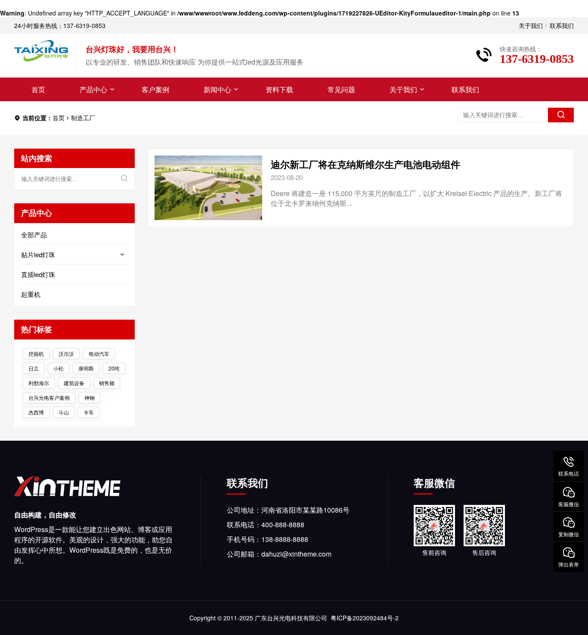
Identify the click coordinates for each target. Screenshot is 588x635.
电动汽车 (99, 353)
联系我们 (562, 25)
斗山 (64, 412)
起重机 (30, 294)
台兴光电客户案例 (49, 397)
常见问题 (341, 89)
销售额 (107, 382)
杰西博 (36, 412)
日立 (33, 368)
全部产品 (34, 234)
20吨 (114, 368)
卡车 (89, 412)
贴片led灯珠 (38, 254)
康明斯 (86, 368)
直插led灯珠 (38, 274)
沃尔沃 (66, 353)
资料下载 (279, 89)
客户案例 (155, 89)
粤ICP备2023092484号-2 (365, 617)
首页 (38, 89)
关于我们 (531, 25)
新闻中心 (217, 89)
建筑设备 (74, 382)
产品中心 (93, 89)
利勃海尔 (38, 382)
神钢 (89, 397)
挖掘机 (36, 353)
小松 (58, 368)
